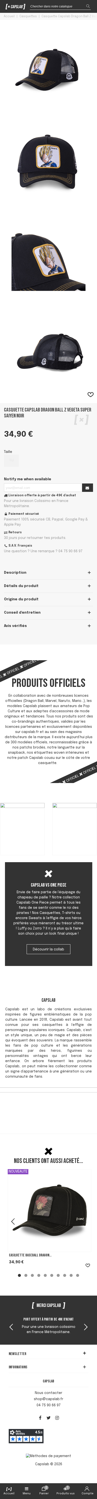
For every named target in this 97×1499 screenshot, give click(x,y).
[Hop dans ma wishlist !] (91, 395)
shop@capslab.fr (48, 1399)
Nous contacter (48, 1393)
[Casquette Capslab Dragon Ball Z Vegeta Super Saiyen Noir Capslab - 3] (48, 296)
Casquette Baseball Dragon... (30, 1255)
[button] (86, 1328)
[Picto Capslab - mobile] (15, 7)
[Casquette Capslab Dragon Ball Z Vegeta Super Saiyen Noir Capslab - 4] (48, 389)
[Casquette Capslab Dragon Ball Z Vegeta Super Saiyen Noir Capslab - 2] (48, 202)
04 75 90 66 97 (49, 1405)
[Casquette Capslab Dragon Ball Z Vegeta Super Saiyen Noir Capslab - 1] (48, 108)
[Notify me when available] (87, 487)
